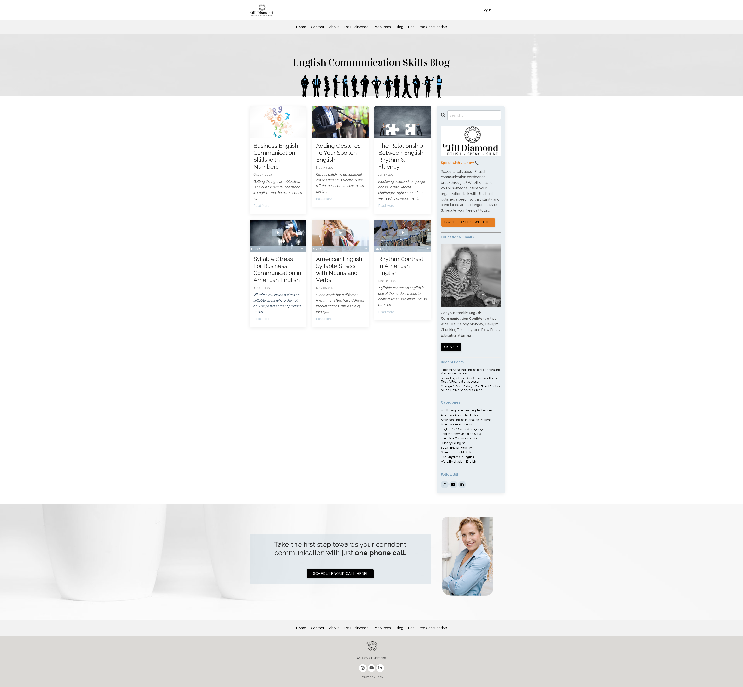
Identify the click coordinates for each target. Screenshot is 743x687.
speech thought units (456, 452)
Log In (486, 10)
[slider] (278, 249)
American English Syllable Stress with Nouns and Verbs (339, 269)
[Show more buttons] (302, 249)
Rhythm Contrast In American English (401, 266)
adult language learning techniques (466, 410)
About (334, 27)
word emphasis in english (458, 461)
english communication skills (461, 433)
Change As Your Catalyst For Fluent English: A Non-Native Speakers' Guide (470, 388)
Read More (261, 206)
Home (301, 27)
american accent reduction (460, 415)
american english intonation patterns (466, 420)
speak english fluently (456, 447)
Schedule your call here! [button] (340, 573)
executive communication (459, 438)
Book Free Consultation (427, 27)
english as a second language (462, 429)
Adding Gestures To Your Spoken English (338, 152)
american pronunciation (457, 424)
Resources (382, 27)
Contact (317, 27)
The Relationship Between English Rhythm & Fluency (400, 156)
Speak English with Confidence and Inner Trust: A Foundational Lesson (469, 379)
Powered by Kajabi (371, 676)
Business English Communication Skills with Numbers (275, 156)
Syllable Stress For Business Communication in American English (277, 269)
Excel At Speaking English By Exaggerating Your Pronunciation (470, 371)
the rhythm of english (457, 457)
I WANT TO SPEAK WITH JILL (467, 222)
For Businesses (356, 27)
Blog (399, 27)
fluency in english (453, 443)
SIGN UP (451, 347)
